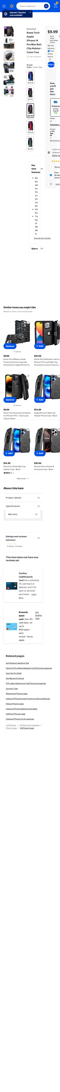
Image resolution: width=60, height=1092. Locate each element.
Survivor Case (12, 688)
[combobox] (33, 6)
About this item (13, 488)
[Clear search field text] (42, 6)
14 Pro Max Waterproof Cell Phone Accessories (26, 683)
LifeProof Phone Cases (15, 714)
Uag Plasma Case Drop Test (17, 663)
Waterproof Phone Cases (16, 693)
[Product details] (38, 497)
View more (21, 478)
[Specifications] (38, 506)
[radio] (31, 77)
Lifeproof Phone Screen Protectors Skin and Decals (28, 698)
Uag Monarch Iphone (15, 678)
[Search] (46, 6)
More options (55, 140)
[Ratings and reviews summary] (38, 536)
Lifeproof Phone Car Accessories (20, 719)
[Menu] (4, 6)
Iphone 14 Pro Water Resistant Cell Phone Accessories (29, 668)
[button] (34, 168)
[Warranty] (36, 514)
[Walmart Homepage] (11, 6)
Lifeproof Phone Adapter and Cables (21, 709)
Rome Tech (31, 29)
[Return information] (49, 59)
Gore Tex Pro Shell (14, 673)
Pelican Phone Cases (15, 704)
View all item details (42, 238)
